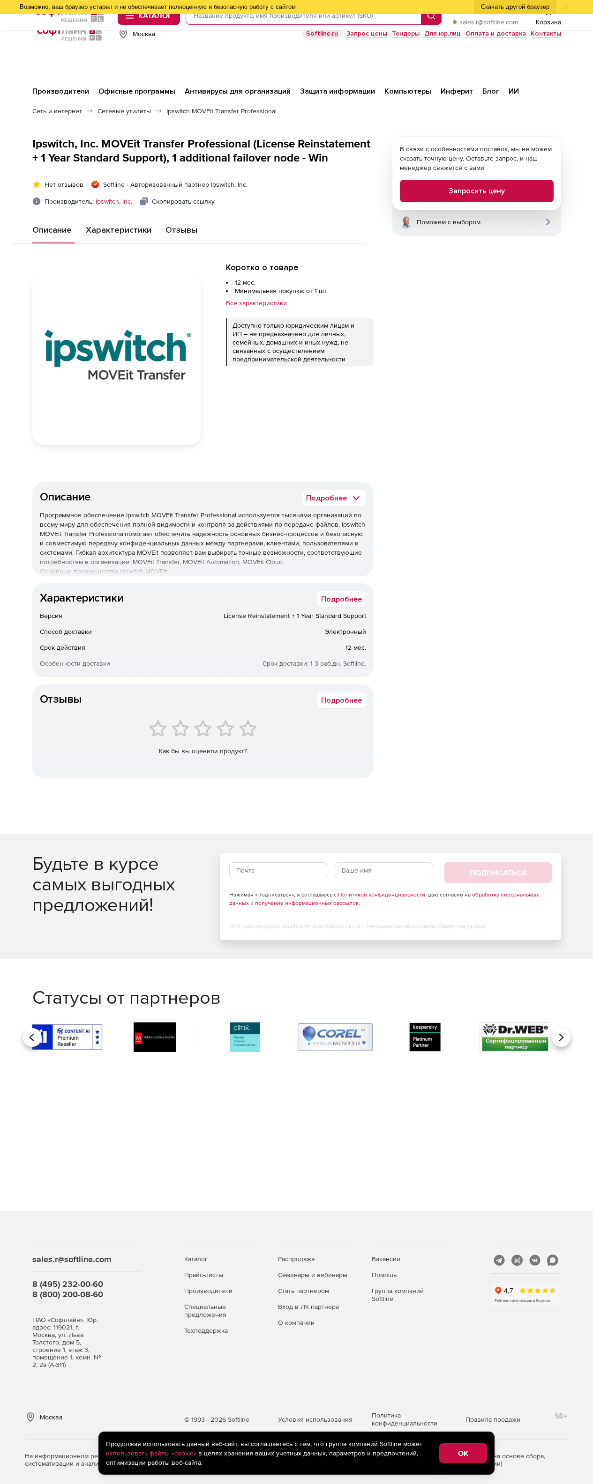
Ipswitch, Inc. (114, 201)
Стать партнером (303, 1290)
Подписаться (498, 872)
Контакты (546, 33)
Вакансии (386, 1259)
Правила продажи (492, 1419)
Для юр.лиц (442, 33)
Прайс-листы (203, 1274)
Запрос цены (366, 33)
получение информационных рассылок (307, 903)
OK (463, 1453)
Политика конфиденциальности (404, 1419)
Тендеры (406, 33)
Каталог (196, 1259)
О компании (296, 1322)
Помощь (384, 1274)
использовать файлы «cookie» (151, 1453)
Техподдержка (206, 1330)
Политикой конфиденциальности (381, 894)
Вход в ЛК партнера (308, 1306)
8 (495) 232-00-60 (67, 1284)
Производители (208, 1290)
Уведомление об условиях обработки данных (426, 926)
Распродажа (296, 1259)
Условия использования (315, 1419)
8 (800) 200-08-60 (67, 1294)
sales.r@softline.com (488, 22)
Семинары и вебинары (312, 1274)
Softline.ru (322, 33)
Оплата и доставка (495, 33)
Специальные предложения (205, 1310)
